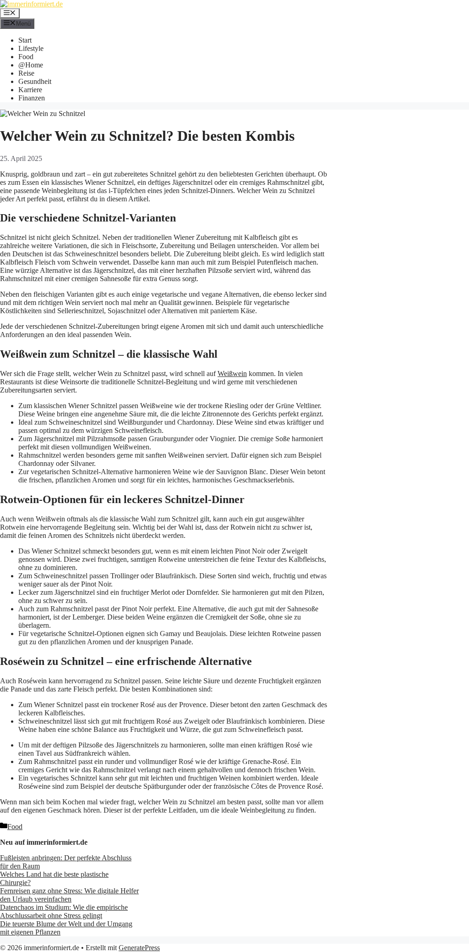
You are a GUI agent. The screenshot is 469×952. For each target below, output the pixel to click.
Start (25, 40)
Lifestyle (31, 48)
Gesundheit (34, 81)
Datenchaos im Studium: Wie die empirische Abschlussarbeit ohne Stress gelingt (64, 911)
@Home (30, 65)
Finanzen (31, 98)
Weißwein (232, 373)
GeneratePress (139, 948)
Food (25, 57)
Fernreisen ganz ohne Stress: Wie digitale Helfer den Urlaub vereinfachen (69, 895)
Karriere (30, 90)
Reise (26, 73)
